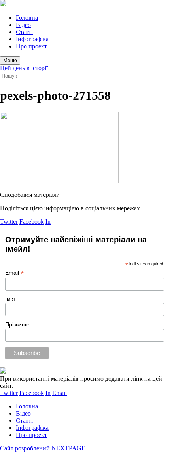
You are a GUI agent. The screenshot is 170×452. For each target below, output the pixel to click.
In (48, 221)
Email (14, 273)
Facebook (31, 221)
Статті (24, 32)
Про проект (31, 46)
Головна (27, 17)
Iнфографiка (32, 39)
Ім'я (10, 299)
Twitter (9, 221)
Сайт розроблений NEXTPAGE (42, 448)
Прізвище (17, 324)
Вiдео (23, 24)
